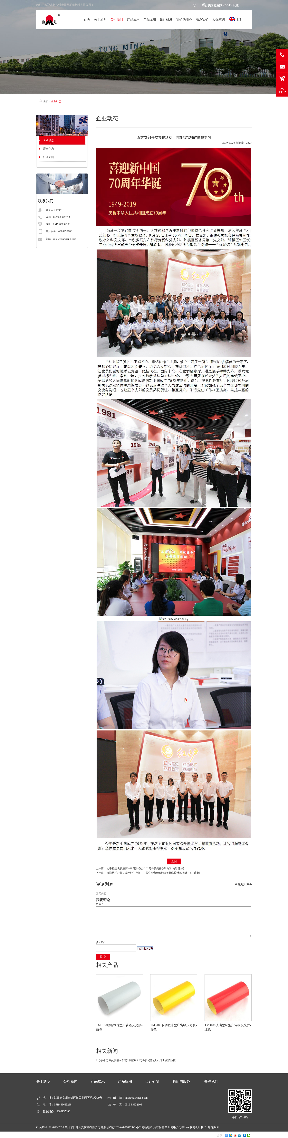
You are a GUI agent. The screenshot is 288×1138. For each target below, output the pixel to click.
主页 (45, 101)
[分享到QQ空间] (231, 1135)
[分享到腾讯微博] (240, 1135)
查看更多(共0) (243, 884)
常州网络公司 (173, 1127)
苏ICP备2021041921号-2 (126, 1127)
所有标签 (158, 1127)
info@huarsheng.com (64, 238)
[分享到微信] (249, 1135)
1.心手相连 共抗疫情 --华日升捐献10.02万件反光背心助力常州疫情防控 (136, 1060)
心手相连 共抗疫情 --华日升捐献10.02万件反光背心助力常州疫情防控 (145, 868)
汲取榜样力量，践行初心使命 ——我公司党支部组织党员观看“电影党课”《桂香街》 (154, 872)
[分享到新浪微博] (235, 1135)
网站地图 (146, 1127)
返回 (174, 861)
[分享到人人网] (244, 1135)
